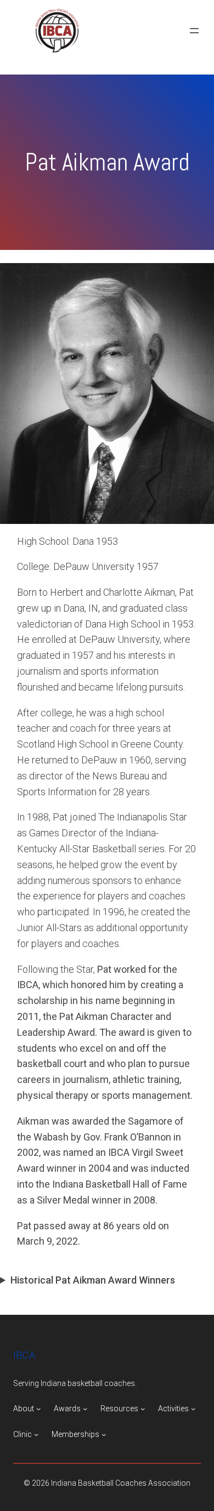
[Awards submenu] (85, 1408)
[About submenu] (38, 1408)
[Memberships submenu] (104, 1434)
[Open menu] (194, 30)
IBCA (24, 1355)
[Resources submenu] (142, 1408)
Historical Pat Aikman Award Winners (92, 1280)
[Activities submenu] (193, 1408)
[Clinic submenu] (36, 1434)
